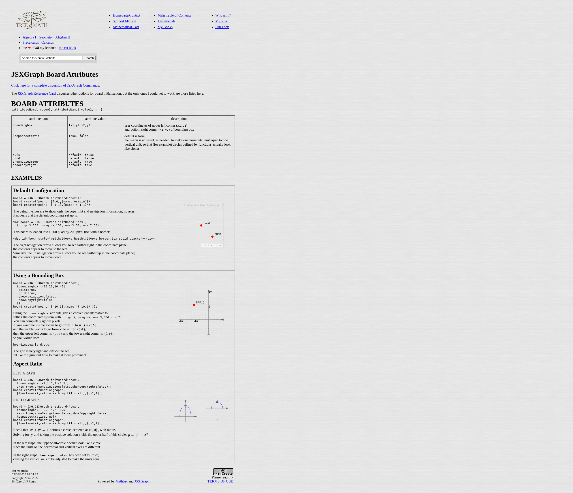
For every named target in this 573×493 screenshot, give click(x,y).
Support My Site (124, 21)
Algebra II (62, 37)
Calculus (47, 42)
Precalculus (31, 42)
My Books (165, 27)
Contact (134, 15)
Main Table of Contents (174, 15)
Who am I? (223, 15)
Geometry (46, 37)
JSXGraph (142, 481)
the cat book (67, 48)
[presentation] (130, 140)
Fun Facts (222, 27)
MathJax (121, 481)
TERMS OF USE (220, 481)
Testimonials (166, 21)
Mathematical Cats (126, 27)
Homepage (120, 15)
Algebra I (29, 37)
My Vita (221, 21)
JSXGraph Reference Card (37, 93)
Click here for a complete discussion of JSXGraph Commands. (55, 85)
